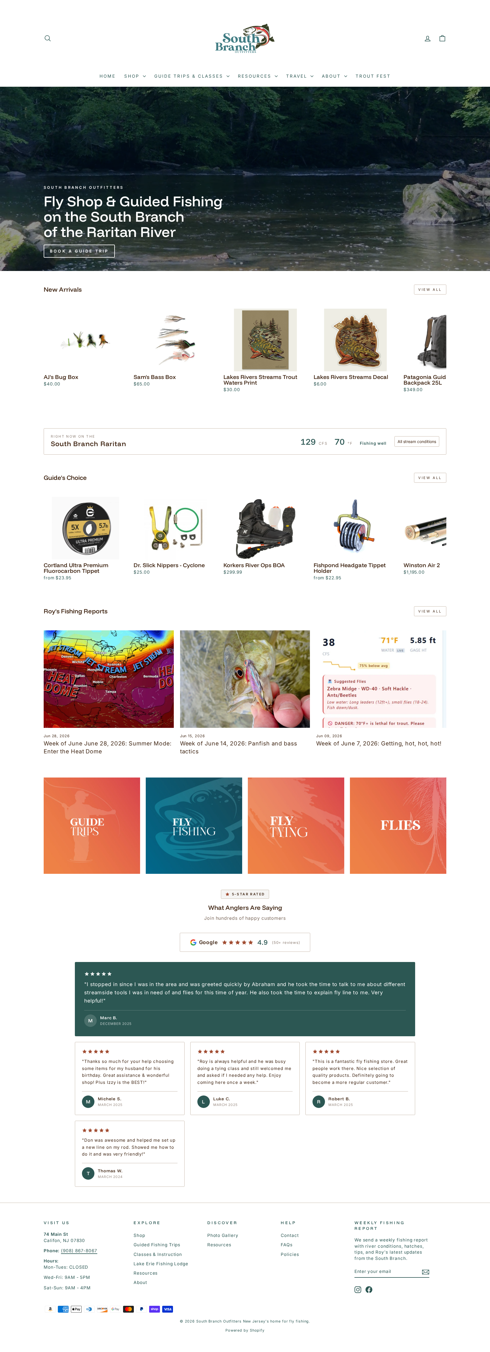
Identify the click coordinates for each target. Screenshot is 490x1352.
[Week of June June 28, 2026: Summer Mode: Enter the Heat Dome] (109, 679)
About (332, 76)
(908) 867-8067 (79, 1250)
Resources (255, 76)
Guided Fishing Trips (157, 1244)
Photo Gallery (222, 1235)
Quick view (85, 364)
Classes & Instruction (158, 1254)
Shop (132, 76)
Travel (297, 76)
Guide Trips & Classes (189, 76)
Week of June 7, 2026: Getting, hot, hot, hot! (379, 743)
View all (430, 289)
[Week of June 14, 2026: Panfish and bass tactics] (245, 679)
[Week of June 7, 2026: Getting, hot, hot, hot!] (381, 679)
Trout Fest (373, 76)
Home (108, 76)
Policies (290, 1254)
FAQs (287, 1244)
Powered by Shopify (245, 1330)
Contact (290, 1235)
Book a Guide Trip (79, 251)
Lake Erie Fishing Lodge (161, 1263)
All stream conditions (417, 441)
